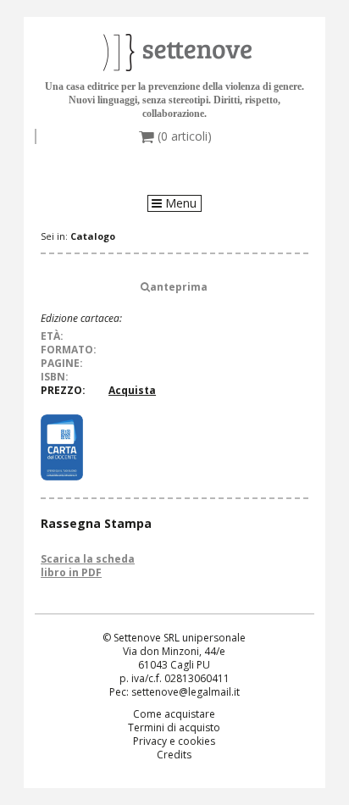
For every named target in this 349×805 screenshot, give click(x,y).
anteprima (179, 287)
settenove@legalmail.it (185, 692)
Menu (179, 203)
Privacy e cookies (174, 741)
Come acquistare (174, 714)
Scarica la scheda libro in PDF (88, 566)
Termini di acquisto (174, 727)
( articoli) (183, 136)
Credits (174, 754)
